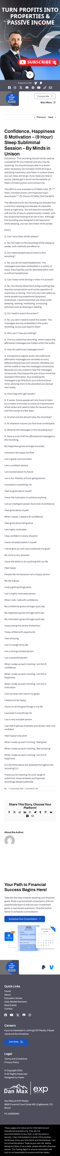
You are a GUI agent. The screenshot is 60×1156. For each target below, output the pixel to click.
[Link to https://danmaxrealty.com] (33, 87)
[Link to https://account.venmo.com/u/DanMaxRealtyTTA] (36, 83)
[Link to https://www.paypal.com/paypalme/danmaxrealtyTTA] (41, 83)
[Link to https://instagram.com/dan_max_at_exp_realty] (15, 87)
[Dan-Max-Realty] (26, 1082)
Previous (41, 117)
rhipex (21, 1077)
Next (50, 117)
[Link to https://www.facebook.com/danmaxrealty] (9, 87)
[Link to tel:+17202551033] (44, 87)
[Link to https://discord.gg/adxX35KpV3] (27, 87)
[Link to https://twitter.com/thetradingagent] (20, 87)
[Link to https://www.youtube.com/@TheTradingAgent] (38, 87)
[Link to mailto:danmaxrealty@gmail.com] (50, 87)
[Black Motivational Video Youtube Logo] (11, 92)
